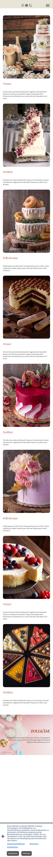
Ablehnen (26, 853)
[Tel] (30, 5)
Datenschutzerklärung (16, 844)
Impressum (33, 844)
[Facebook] (22, 5)
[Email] (26, 5)
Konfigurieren (12, 847)
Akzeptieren (13, 853)
